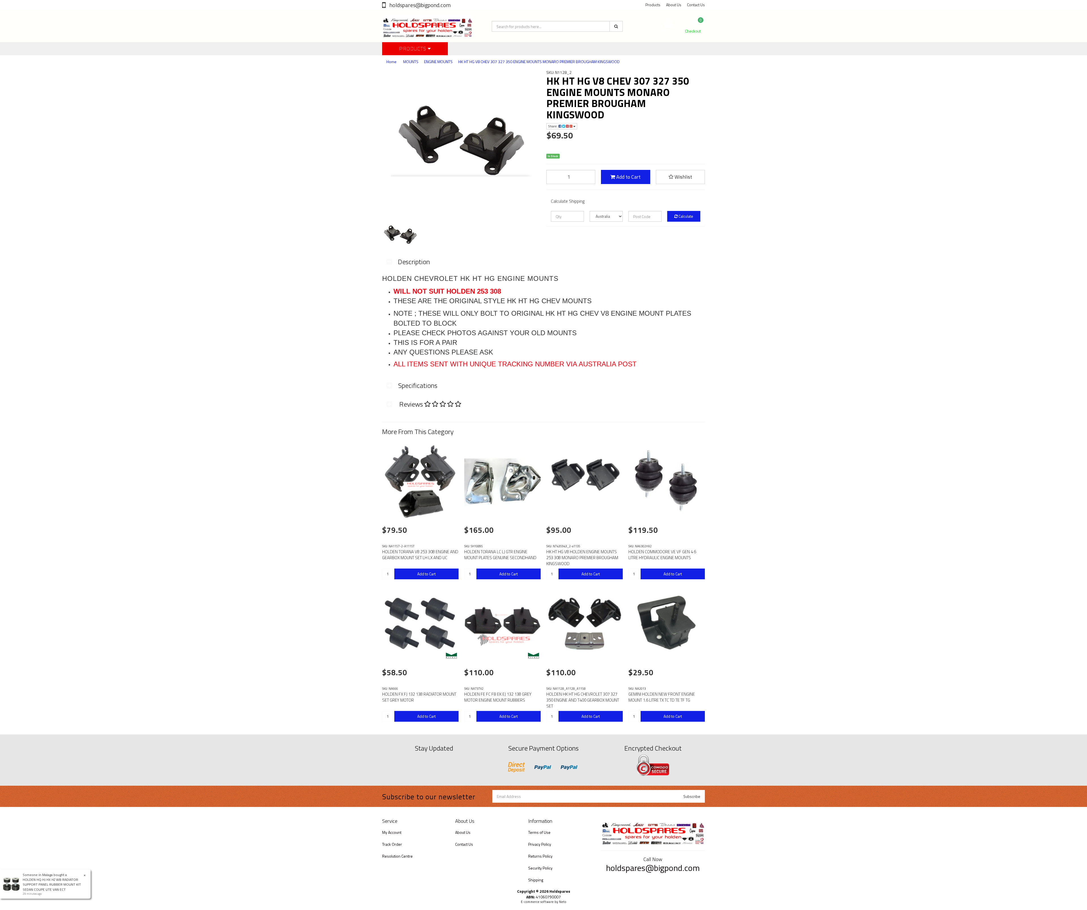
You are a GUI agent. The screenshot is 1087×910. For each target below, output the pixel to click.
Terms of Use (539, 832)
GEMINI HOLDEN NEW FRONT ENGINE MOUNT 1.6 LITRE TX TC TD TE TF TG (661, 697)
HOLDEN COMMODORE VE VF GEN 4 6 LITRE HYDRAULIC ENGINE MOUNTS (662, 554)
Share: (553, 126)
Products (652, 5)
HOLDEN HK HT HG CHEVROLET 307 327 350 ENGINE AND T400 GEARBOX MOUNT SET (582, 700)
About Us (673, 5)
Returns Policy (540, 856)
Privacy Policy (539, 844)
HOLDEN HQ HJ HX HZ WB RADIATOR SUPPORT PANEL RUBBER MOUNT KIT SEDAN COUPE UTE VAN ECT (52, 884)
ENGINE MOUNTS (438, 62)
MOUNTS (410, 62)
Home (391, 62)
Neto (562, 902)
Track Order (392, 844)
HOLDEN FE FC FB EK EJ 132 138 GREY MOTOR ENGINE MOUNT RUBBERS (498, 697)
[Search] (616, 26)
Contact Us (696, 5)
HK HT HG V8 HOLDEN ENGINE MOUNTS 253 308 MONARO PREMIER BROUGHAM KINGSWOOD (582, 557)
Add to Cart (628, 177)
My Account (391, 832)
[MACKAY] (451, 655)
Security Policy (540, 868)
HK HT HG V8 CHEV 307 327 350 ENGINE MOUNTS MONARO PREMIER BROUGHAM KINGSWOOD (539, 62)
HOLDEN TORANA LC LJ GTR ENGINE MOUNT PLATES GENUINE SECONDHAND (500, 554)
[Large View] (400, 234)
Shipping (535, 880)
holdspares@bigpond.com (419, 5)
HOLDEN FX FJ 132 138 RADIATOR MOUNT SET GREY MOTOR (419, 697)
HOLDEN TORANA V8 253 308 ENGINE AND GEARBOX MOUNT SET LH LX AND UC (420, 554)
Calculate (685, 216)
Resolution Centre (397, 856)
